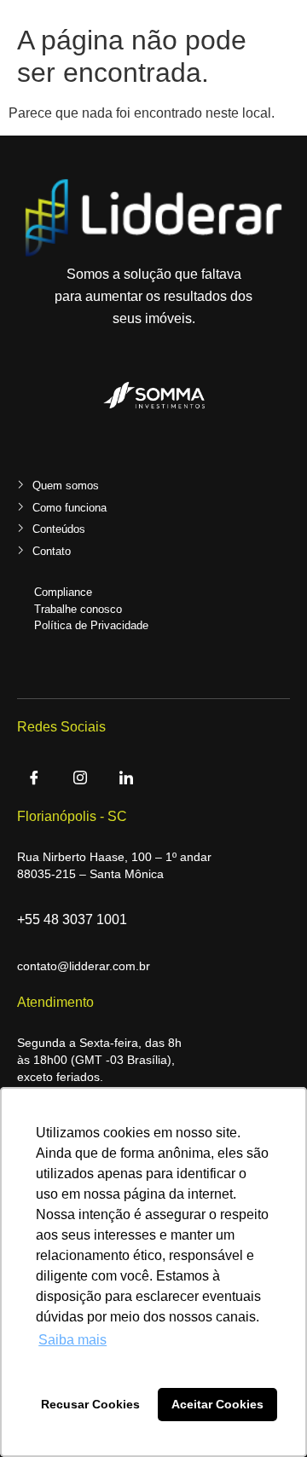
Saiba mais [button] (72, 1340)
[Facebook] (34, 780)
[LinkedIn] (126, 780)
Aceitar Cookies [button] (217, 1404)
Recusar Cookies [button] (90, 1404)
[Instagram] (80, 780)
